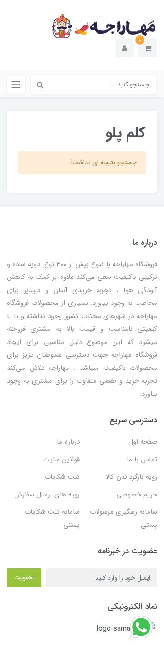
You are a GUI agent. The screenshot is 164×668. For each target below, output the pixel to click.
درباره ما (68, 441)
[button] (147, 48)
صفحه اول (142, 441)
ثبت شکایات (62, 476)
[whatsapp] (141, 627)
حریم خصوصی (136, 494)
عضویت (24, 577)
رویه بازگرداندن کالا (131, 476)
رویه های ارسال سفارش (47, 494)
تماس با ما (142, 459)
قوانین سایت (61, 459)
